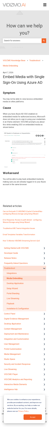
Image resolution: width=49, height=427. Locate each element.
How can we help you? (25, 29)
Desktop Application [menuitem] (15, 283)
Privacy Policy (23, 411)
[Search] (44, 40)
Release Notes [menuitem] (10, 258)
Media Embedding (10, 66)
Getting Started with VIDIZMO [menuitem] (16, 248)
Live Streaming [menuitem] (13, 298)
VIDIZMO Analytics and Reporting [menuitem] (18, 379)
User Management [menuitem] (11, 344)
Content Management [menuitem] (13, 329)
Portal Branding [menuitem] (13, 293)
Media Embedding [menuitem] (14, 278)
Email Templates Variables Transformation (19, 234)
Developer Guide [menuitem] (11, 253)
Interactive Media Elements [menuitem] (15, 384)
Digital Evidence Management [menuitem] (16, 319)
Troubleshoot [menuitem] (9, 268)
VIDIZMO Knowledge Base (14, 60)
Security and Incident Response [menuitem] (17, 364)
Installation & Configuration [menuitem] (18, 308)
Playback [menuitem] (10, 303)
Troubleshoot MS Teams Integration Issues (19, 228)
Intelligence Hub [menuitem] (11, 389)
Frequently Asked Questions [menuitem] (16, 263)
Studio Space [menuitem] (9, 359)
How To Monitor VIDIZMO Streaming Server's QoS (21, 241)
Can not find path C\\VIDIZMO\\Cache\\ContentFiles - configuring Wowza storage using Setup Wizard (23, 212)
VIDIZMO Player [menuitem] (11, 374)
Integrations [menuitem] (12, 273)
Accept (32, 417)
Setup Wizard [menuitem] (12, 288)
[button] (44, 248)
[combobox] (22, 40)
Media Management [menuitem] (12, 354)
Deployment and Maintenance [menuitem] (16, 334)
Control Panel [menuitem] (9, 314)
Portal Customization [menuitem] (13, 349)
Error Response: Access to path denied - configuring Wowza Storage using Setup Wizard (22, 221)
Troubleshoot (34, 60)
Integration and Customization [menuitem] (16, 339)
